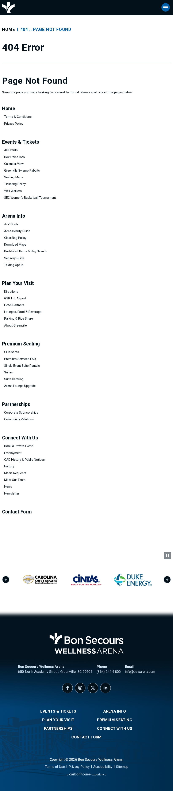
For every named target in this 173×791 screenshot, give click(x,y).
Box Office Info (14, 157)
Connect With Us (20, 438)
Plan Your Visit (18, 283)
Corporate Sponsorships (21, 412)
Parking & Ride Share (18, 318)
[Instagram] (80, 688)
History (9, 466)
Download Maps (15, 244)
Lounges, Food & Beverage (22, 312)
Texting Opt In (13, 265)
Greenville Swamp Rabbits (22, 170)
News (8, 486)
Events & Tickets (20, 142)
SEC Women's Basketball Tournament (30, 198)
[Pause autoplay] (167, 555)
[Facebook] (67, 688)
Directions (11, 292)
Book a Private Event (18, 446)
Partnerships (16, 404)
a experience (86, 774)
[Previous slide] (5, 579)
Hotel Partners (14, 305)
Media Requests (15, 473)
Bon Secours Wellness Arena (8, 7)
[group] (40, 579)
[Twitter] (93, 688)
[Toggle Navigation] (165, 7)
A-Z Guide (11, 224)
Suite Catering (13, 379)
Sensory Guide (14, 258)
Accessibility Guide (17, 231)
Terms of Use (55, 767)
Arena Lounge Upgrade (20, 386)
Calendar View (14, 164)
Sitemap (122, 767)
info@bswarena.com (140, 672)
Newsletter (11, 493)
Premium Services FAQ (20, 359)
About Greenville (15, 325)
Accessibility (102, 767)
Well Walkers (13, 191)
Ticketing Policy (15, 184)
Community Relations (19, 419)
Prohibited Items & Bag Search (25, 251)
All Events (11, 150)
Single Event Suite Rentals (22, 366)
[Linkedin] (105, 688)
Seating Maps (13, 177)
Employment (13, 453)
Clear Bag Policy (15, 238)
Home (8, 29)
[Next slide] (167, 579)
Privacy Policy (13, 124)
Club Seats (11, 352)
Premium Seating (21, 344)
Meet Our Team (15, 480)
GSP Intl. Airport (15, 298)
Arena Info (13, 216)
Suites (8, 372)
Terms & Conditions (18, 117)
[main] (86, 276)
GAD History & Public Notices (24, 460)
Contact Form (17, 512)
